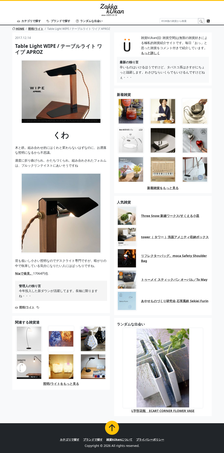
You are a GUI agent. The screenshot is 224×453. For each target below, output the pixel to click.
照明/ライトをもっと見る (61, 384)
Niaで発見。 (24, 273)
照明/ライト (35, 29)
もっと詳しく (150, 53)
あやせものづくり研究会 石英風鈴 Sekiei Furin (174, 301)
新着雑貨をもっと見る (163, 188)
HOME (20, 29)
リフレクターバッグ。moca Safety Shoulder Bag (174, 258)
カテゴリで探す (31, 21)
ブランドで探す (60, 21)
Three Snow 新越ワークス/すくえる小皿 (170, 216)
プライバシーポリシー (150, 439)
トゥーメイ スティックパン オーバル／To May (174, 279)
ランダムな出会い (91, 21)
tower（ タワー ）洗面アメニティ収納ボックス (175, 237)
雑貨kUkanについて (119, 439)
